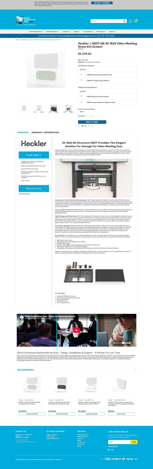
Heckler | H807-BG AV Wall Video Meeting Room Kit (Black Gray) (59, 403)
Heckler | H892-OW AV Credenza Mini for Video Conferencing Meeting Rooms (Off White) (121, 404)
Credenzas (24, 39)
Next (74, 72)
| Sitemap (58, 459)
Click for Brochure (24, 194)
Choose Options (32, 414)
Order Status (50, 436)
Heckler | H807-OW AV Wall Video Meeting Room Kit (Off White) (89, 403)
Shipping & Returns (52, 438)
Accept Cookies (102, 3)
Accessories (87, 31)
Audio (76, 31)
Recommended (25, 369)
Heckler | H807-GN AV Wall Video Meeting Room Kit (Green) (45, 39)
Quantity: (81, 116)
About (111, 31)
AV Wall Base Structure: (86, 65)
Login (48, 434)
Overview (22, 132)
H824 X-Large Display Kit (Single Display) (101, 102)
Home (17, 39)
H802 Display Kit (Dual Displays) (98, 96)
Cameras (66, 31)
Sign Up (54, 434)
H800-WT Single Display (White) (98, 80)
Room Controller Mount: (86, 109)
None (84, 69)
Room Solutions (52, 31)
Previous (18, 72)
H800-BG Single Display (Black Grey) (99, 74)
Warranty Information (45, 132)
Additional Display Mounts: (87, 87)
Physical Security (35, 31)
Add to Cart (121, 414)
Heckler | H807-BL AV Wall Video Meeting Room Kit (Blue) (29, 403)
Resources (100, 31)
